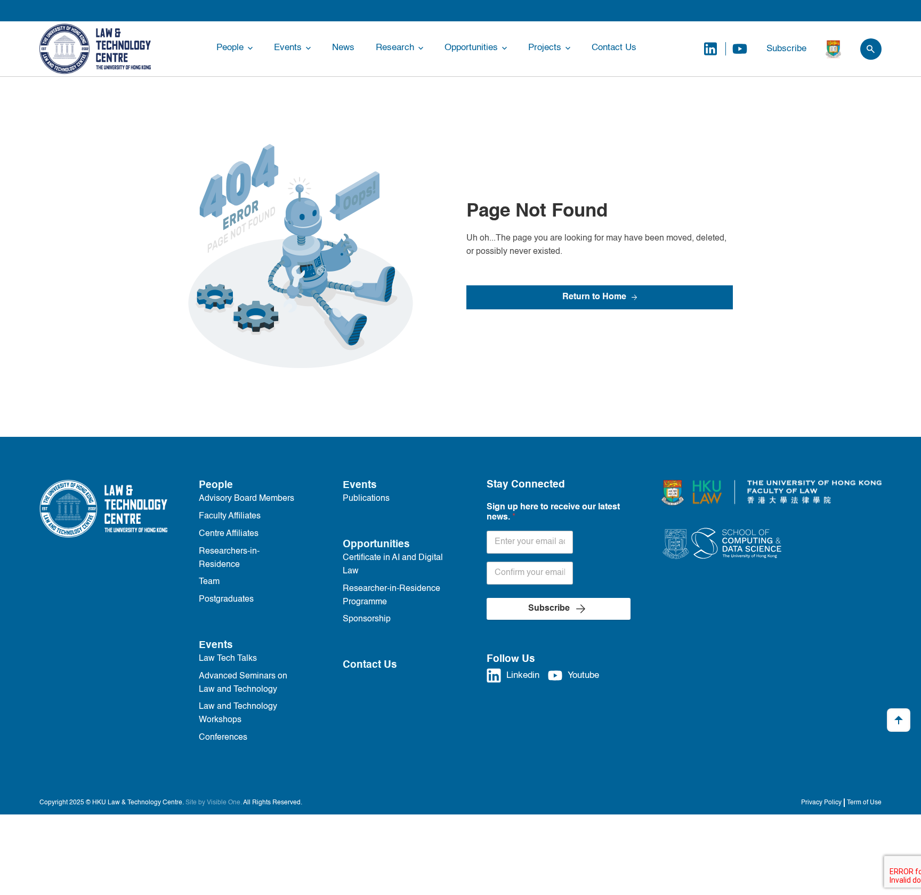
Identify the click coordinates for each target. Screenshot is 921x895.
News (343, 47)
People (230, 47)
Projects (544, 47)
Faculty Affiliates (230, 516)
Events (288, 47)
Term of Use (864, 803)
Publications (366, 498)
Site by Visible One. (213, 803)
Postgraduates (226, 599)
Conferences (223, 737)
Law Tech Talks (228, 658)
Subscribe (786, 48)
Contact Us (614, 47)
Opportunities (471, 47)
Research (395, 47)
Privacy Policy (821, 803)
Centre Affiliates (228, 534)
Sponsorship (367, 619)
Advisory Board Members (246, 498)
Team (209, 582)
